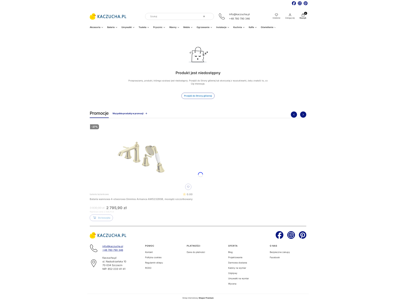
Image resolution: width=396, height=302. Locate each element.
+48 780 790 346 (239, 18)
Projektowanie (235, 257)
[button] (210, 16)
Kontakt (149, 252)
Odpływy (232, 273)
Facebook (275, 257)
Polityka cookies (153, 257)
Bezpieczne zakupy (280, 252)
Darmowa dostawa (237, 262)
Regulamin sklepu (154, 262)
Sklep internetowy (198, 298)
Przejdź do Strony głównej (198, 95)
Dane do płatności (196, 252)
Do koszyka (104, 217)
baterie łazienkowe (99, 194)
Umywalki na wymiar (238, 278)
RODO (148, 268)
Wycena (232, 283)
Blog (230, 252)
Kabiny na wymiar (237, 268)
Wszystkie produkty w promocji (128, 113)
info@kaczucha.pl (239, 14)
